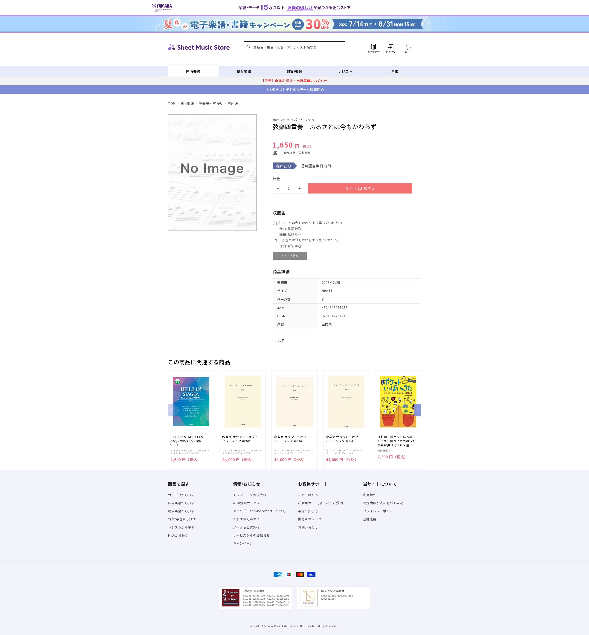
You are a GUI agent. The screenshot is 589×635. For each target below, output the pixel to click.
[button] (294, 47)
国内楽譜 (193, 71)
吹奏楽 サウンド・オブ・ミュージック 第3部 (240, 439)
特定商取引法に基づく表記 (383, 503)
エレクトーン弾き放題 (249, 495)
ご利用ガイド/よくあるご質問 (320, 503)
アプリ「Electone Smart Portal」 (260, 511)
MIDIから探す (178, 535)
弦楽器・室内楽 (210, 103)
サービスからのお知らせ (251, 535)
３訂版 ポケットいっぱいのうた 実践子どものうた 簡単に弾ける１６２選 (398, 441)
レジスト (345, 71)
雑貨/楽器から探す (182, 519)
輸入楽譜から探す (181, 511)
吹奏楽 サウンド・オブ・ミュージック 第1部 (292, 439)
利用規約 (369, 495)
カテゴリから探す (181, 495)
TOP (171, 103)
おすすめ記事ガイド (248, 519)
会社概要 (369, 519)
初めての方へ (308, 495)
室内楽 (233, 103)
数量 (276, 178)
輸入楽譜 (244, 71)
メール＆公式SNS (246, 527)
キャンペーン (243, 543)
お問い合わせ (308, 527)
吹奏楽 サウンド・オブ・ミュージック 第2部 (343, 439)
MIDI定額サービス (246, 503)
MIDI (396, 71)
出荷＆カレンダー (311, 519)
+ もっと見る (290, 255)
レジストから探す (181, 527)
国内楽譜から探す (181, 503)
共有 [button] (281, 340)
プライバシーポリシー (380, 511)
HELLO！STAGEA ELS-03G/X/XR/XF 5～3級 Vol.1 (187, 441)
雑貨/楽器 (295, 71)
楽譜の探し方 (308, 511)
